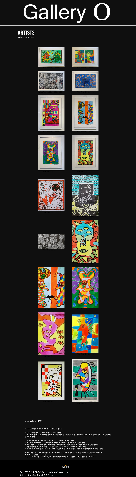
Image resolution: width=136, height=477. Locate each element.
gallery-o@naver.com (58, 472)
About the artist (29, 37)
